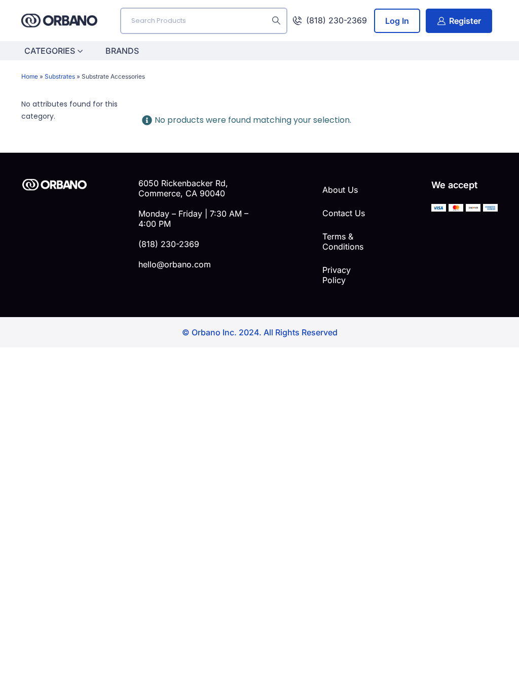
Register (465, 21)
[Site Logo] (59, 20)
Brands (122, 51)
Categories (49, 51)
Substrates (60, 76)
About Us (340, 190)
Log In (397, 21)
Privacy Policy (336, 275)
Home (29, 76)
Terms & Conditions (342, 241)
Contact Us (343, 213)
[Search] (276, 21)
